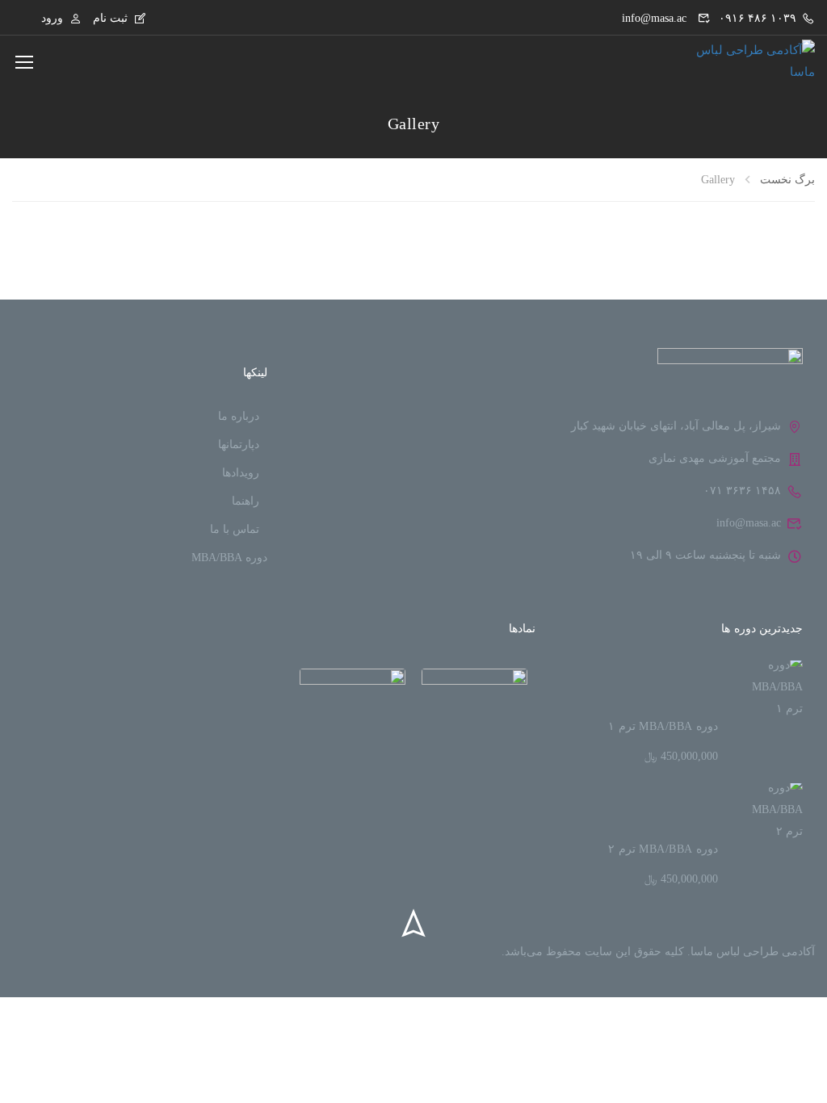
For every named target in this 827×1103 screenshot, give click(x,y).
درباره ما (238, 416)
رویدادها (240, 473)
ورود (52, 18)
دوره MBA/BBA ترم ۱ (663, 726)
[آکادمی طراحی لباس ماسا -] (742, 61)
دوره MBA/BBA (229, 558)
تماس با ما (234, 529)
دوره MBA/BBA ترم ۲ (663, 849)
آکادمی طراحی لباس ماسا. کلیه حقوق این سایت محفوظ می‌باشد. (658, 952)
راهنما (245, 501)
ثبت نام (110, 18)
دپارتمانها (238, 444)
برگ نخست (787, 180)
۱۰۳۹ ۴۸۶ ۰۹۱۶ (757, 18)
